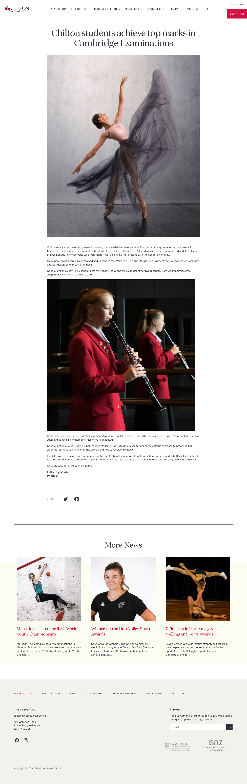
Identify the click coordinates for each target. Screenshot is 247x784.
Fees (73, 693)
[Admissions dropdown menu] (145, 9)
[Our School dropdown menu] (93, 9)
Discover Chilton (123, 693)
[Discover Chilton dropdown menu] (123, 9)
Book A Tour (232, 13)
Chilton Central (232, 4)
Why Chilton (51, 693)
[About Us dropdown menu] (205, 9)
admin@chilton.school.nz (31, 715)
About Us (177, 693)
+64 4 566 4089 (25, 709)
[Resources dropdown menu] (167, 9)
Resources (153, 693)
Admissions (93, 693)
